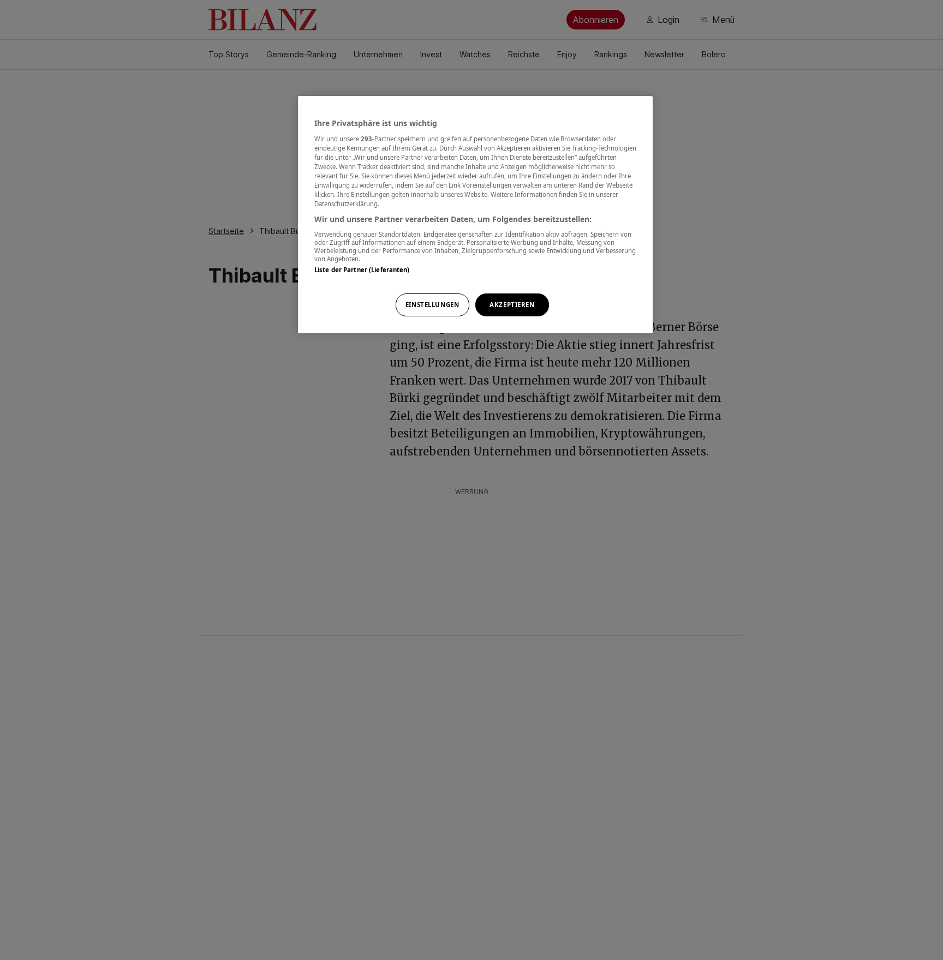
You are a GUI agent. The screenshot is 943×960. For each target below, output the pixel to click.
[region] (475, 214)
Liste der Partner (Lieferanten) (362, 270)
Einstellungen (432, 305)
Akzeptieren (512, 305)
